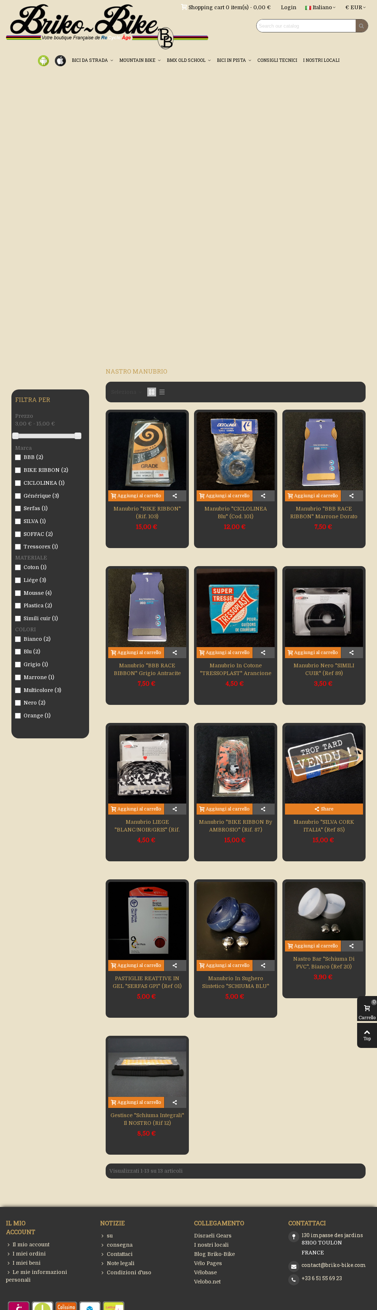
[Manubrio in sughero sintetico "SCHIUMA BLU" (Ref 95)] (236, 921)
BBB (33, 457)
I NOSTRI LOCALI (321, 60)
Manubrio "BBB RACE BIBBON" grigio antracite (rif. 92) (147, 673)
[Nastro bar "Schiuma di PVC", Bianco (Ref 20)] (324, 911)
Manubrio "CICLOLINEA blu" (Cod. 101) (235, 512)
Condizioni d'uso (129, 1272)
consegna (120, 1245)
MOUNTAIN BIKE (137, 60)
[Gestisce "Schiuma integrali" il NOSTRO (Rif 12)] (147, 1067)
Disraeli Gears (213, 1236)
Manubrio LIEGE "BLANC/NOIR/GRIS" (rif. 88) (147, 829)
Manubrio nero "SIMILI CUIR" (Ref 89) (323, 669)
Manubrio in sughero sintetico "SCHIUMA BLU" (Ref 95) (235, 986)
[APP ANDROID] (43, 60)
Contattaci (120, 1254)
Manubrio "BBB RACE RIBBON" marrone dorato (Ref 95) (323, 516)
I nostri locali (211, 1245)
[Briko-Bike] (107, 26)
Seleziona (124, 392)
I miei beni (26, 1263)
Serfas (35, 508)
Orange (37, 715)
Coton (35, 567)
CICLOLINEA (44, 483)
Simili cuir (41, 618)
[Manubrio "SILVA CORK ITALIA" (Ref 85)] (324, 764)
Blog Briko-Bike (214, 1254)
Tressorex (41, 547)
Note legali (120, 1263)
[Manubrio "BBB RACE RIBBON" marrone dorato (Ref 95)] (324, 451)
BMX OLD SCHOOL (187, 60)
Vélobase (205, 1272)
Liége (35, 580)
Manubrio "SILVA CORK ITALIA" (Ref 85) (323, 826)
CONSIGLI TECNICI (277, 60)
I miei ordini (29, 1254)
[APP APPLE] (60, 60)
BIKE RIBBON (46, 470)
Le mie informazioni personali (36, 1276)
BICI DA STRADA (90, 60)
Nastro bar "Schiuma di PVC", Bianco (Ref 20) (324, 963)
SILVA (35, 521)
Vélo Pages (208, 1263)
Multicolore (42, 690)
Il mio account (31, 1244)
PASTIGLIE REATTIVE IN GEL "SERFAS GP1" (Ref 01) (147, 982)
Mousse (38, 593)
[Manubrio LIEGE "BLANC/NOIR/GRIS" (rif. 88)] (147, 764)
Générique (41, 496)
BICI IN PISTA (232, 60)
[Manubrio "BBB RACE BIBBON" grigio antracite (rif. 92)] (147, 608)
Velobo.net (207, 1282)
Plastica (38, 605)
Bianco (37, 639)
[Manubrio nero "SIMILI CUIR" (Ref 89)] (324, 608)
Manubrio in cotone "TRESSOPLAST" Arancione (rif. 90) (235, 673)
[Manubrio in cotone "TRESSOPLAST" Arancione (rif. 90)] (236, 608)
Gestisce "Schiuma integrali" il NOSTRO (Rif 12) (147, 1119)
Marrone (39, 677)
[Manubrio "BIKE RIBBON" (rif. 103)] (147, 451)
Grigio (36, 664)
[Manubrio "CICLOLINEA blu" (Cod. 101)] (236, 451)
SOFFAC (38, 534)
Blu (32, 651)
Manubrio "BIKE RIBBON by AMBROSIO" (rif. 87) (235, 826)
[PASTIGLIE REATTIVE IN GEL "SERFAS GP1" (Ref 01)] (147, 921)
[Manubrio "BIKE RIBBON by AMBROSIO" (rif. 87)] (236, 764)
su (110, 1236)
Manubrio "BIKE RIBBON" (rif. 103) (147, 512)
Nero (34, 703)
